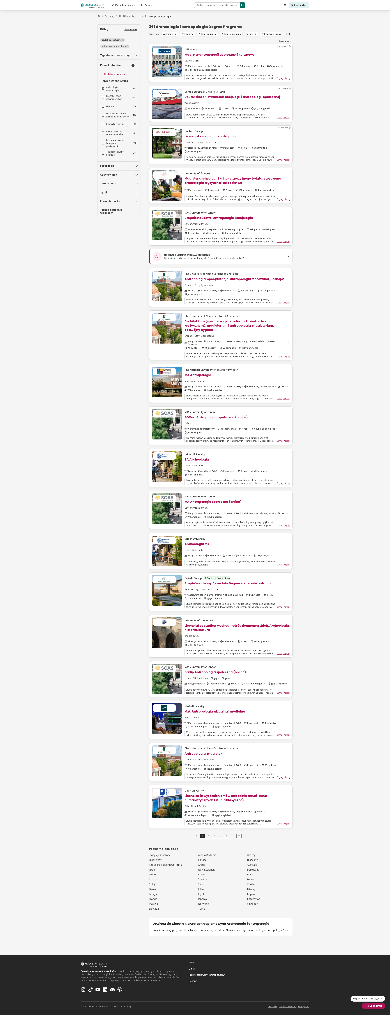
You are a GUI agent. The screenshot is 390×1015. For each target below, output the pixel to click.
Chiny (152, 884)
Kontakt (193, 980)
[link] (158, 16)
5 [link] (226, 836)
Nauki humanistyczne (115, 74)
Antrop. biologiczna (271, 33)
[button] (112, 40)
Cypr (200, 884)
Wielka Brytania (207, 855)
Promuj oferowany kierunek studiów (207, 974)
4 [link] (220, 836)
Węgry (152, 874)
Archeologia (187, 33)
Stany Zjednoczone (160, 855)
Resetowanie (130, 29)
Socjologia (251, 33)
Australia (252, 864)
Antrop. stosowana (231, 33)
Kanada (202, 860)
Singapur (252, 903)
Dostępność (303, 1006)
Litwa (201, 889)
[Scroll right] (289, 34)
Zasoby (148, 5)
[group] (227, 34)
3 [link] (214, 836)
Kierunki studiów (124, 5)
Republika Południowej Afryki (165, 864)
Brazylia (153, 894)
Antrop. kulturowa (207, 33)
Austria (202, 874)
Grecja (201, 864)
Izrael (152, 869)
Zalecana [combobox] (284, 41)
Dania (152, 889)
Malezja (153, 903)
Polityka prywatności (287, 1006)
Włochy (251, 855)
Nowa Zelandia (206, 869)
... (233, 836)
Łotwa (250, 879)
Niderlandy (155, 860)
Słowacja (154, 908)
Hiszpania (252, 860)
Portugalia (253, 869)
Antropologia (169, 33)
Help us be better (373, 1005)
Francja (153, 899)
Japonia (202, 899)
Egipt (201, 894)
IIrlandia (153, 879)
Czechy (251, 884)
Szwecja (202, 879)
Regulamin (272, 1006)
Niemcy (251, 889)
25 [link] (239, 836)
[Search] (242, 5)
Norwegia (203, 903)
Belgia (250, 874)
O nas (192, 968)
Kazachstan (253, 899)
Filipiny (251, 894)
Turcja (201, 908)
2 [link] (208, 836)
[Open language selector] (284, 5)
